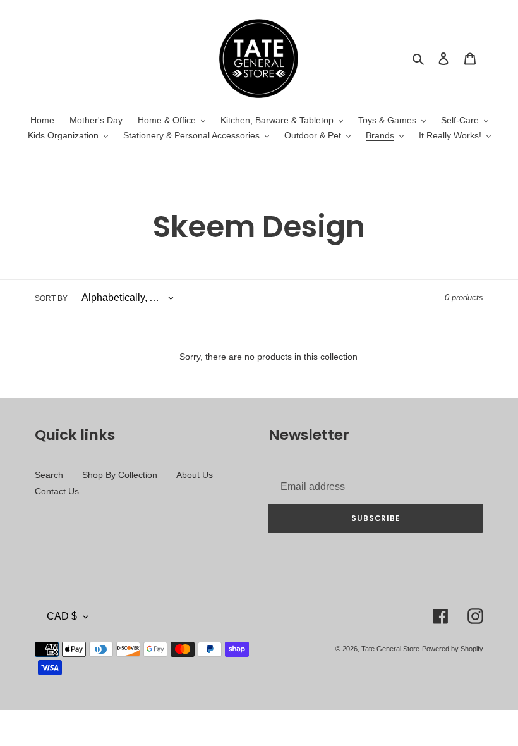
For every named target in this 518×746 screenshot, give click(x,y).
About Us (194, 475)
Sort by (51, 298)
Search (49, 475)
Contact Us (57, 491)
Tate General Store (390, 648)
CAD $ (62, 616)
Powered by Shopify (452, 648)
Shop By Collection (119, 475)
